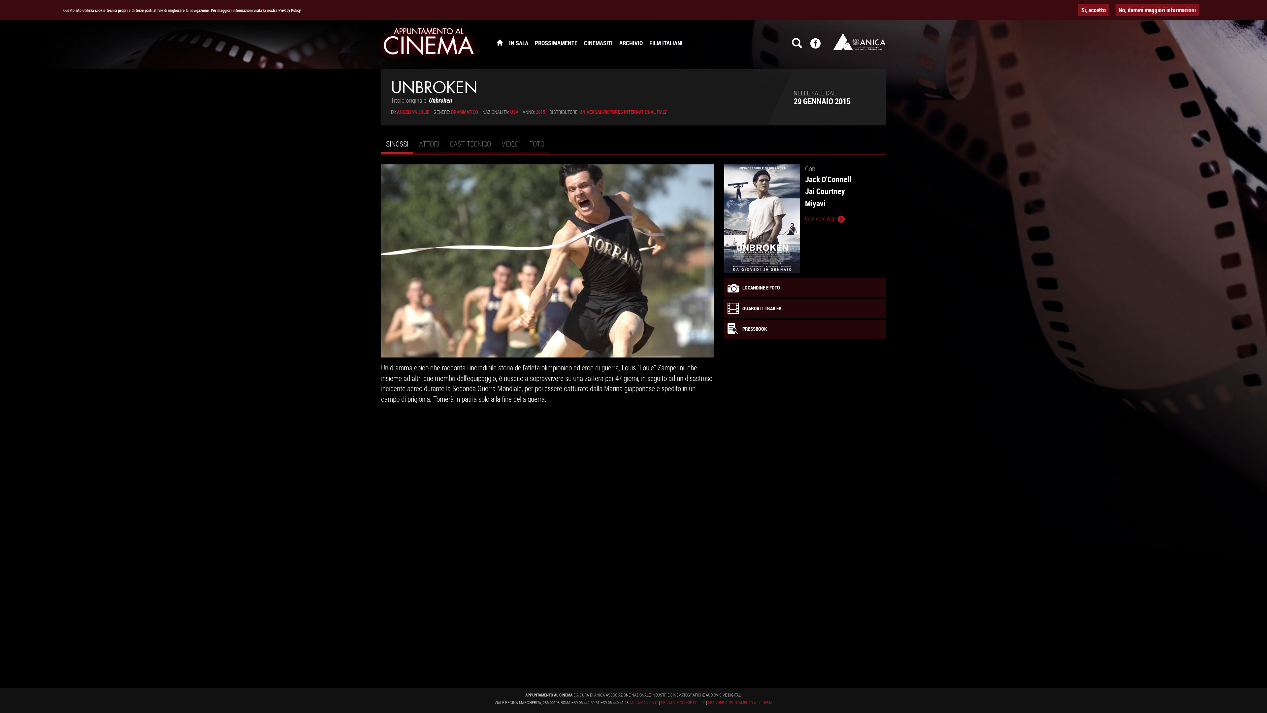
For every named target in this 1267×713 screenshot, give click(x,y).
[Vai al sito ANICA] (859, 41)
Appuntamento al (429, 43)
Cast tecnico (470, 144)
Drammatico (464, 112)
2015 (540, 112)
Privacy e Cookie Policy (683, 702)
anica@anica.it (644, 702)
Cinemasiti (598, 43)
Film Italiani (666, 43)
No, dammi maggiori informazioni (1157, 10)
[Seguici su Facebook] (819, 46)
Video (510, 144)
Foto (536, 144)
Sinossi (399, 146)
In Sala (518, 43)
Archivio (631, 43)
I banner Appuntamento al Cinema (740, 702)
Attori (429, 144)
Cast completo (821, 218)
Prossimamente (556, 43)
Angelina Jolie (413, 112)
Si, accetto (1093, 10)
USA (514, 112)
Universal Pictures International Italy (623, 112)
